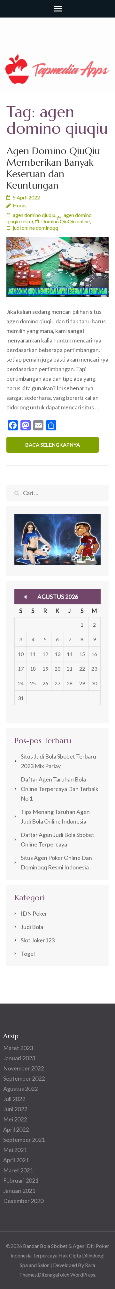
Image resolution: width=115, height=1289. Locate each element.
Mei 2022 (15, 1119)
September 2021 (24, 1139)
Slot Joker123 (38, 940)
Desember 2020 (23, 1200)
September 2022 (24, 1078)
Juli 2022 (14, 1098)
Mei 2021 (15, 1149)
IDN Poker (34, 913)
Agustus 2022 (20, 1088)
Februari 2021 (20, 1180)
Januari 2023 (19, 1058)
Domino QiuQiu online (65, 221)
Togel (28, 953)
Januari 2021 (19, 1190)
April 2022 (16, 1129)
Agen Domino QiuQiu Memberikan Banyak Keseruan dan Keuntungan (53, 168)
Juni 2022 (15, 1109)
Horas (20, 205)
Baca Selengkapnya (52, 445)
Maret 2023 (18, 1047)
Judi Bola (32, 926)
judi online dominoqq (35, 228)
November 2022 (23, 1068)
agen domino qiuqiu (34, 215)
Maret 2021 (18, 1170)
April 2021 (16, 1159)
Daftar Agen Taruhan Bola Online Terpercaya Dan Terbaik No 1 (59, 789)
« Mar (25, 597)
